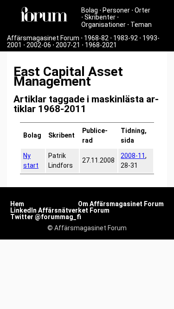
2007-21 (68, 45)
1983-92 (125, 38)
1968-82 (96, 38)
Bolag (89, 10)
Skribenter (100, 17)
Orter (142, 10)
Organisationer (103, 24)
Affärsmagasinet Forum (43, 38)
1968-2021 (101, 45)
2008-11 (133, 155)
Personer (116, 10)
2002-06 (38, 45)
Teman (141, 24)
